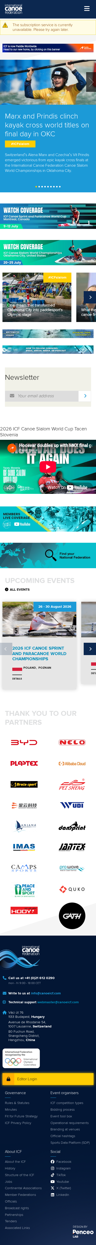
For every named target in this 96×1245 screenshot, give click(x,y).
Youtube (62, 1182)
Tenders (11, 1221)
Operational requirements (69, 1123)
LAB (75, 1236)
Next (90, 297)
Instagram (63, 1168)
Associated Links (17, 1228)
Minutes (11, 1109)
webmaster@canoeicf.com (58, 1002)
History (10, 1168)
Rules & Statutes (17, 1103)
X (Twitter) (63, 1188)
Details (17, 679)
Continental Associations (23, 1188)
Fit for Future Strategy (21, 1116)
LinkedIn (62, 1195)
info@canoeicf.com (46, 993)
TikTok (61, 1175)
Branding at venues (65, 1129)
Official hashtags (62, 1136)
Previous (6, 297)
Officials (11, 1201)
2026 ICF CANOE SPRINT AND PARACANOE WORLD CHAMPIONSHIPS (39, 653)
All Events (20, 589)
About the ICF (15, 1162)
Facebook (63, 1162)
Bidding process (62, 1109)
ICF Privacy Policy (18, 1123)
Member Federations (20, 1195)
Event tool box (61, 1116)
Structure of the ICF (19, 1175)
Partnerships (14, 1215)
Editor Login (27, 1079)
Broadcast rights (17, 1208)
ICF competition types (66, 1103)
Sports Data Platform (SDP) (70, 1143)
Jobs (8, 1182)
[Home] (13, 9)
